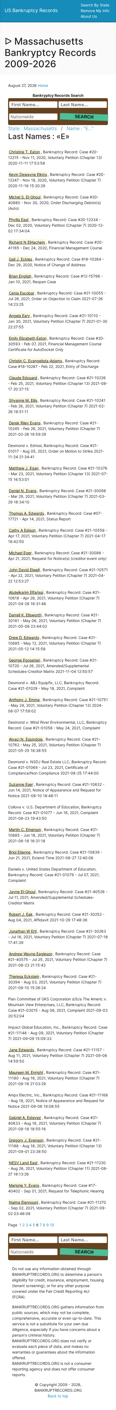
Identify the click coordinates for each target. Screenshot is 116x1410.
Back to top (58, 1396)
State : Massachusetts (32, 128)
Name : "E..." (80, 128)
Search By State (95, 5)
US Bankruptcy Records (31, 10)
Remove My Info (95, 10)
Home (43, 85)
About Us (89, 16)
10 (52, 1225)
